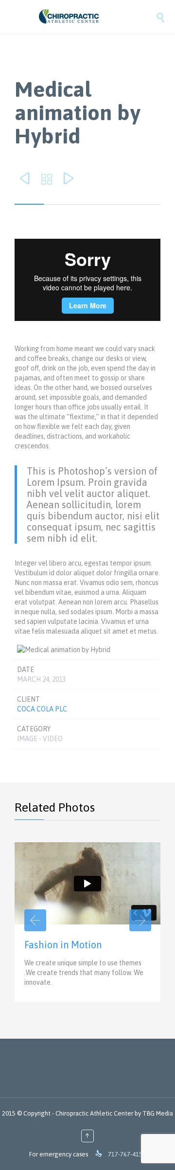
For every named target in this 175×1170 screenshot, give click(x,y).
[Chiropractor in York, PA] (97, 17)
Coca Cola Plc (42, 709)
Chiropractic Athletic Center (94, 1113)
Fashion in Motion (63, 944)
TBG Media (157, 1113)
